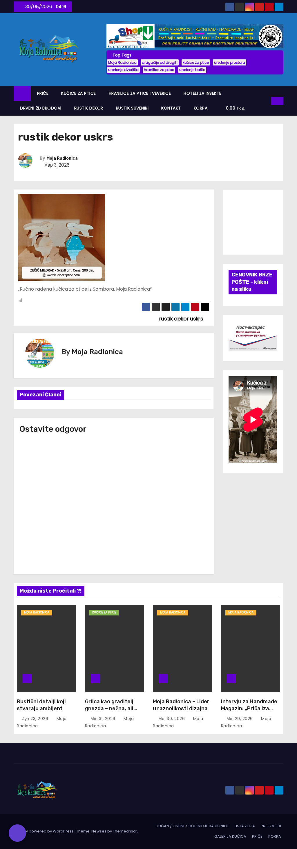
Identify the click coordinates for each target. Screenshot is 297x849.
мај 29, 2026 (240, 719)
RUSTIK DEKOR (88, 108)
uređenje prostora (229, 62)
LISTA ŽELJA (245, 826)
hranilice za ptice (159, 69)
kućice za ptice (196, 62)
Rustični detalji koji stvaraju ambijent (41, 705)
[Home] (22, 93)
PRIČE (43, 93)
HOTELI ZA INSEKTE (203, 93)
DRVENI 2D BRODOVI (40, 108)
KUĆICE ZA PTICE (78, 93)
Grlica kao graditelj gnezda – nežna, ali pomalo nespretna (109, 708)
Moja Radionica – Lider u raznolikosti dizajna (181, 705)
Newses (98, 831)
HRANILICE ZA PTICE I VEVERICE (140, 93)
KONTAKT (171, 108)
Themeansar (125, 831)
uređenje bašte (192, 69)
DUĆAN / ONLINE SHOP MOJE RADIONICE (192, 826)
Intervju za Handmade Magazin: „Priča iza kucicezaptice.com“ (249, 708)
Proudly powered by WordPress (44, 831)
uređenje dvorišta (123, 69)
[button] (267, 100)
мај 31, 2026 (103, 719)
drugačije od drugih (160, 62)
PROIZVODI (271, 826)
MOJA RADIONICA (36, 612)
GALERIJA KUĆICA (230, 836)
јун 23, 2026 (36, 719)
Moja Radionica (122, 62)
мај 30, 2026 (172, 719)
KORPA (201, 108)
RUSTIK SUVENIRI (132, 108)
